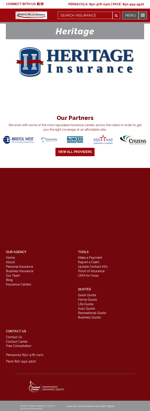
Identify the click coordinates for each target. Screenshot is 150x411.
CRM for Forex (88, 275)
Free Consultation (18, 346)
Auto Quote (86, 308)
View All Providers (75, 152)
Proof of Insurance (91, 271)
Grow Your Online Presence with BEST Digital (90, 406)
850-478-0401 (100, 4)
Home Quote (87, 299)
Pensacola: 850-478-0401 (25, 355)
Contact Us (14, 337)
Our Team (13, 275)
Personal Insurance (19, 266)
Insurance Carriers (18, 284)
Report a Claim (88, 262)
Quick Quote (87, 295)
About (10, 262)
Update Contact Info (93, 266)
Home (10, 257)
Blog (9, 280)
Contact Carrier (17, 341)
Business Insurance (19, 271)
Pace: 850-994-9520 (21, 361)
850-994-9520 (133, 4)
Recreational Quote (92, 313)
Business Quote (89, 317)
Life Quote (85, 304)
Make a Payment (90, 257)
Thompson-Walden (36, 406)
